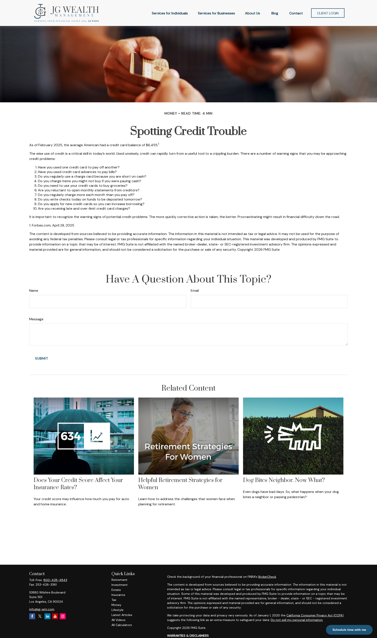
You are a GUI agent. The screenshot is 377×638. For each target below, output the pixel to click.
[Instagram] (63, 616)
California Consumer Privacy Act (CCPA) (315, 615)
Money (116, 605)
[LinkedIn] (47, 616)
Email (195, 290)
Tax (113, 600)
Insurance (118, 595)
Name (33, 290)
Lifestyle (117, 610)
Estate (116, 590)
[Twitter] (40, 616)
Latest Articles (121, 615)
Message (36, 319)
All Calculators (121, 625)
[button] (170, 13)
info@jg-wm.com (41, 609)
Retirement (119, 580)
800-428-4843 (55, 580)
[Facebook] (32, 616)
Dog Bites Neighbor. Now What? (284, 480)
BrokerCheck (267, 577)
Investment (119, 585)
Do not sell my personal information (297, 620)
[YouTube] (55, 616)
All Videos (118, 620)
